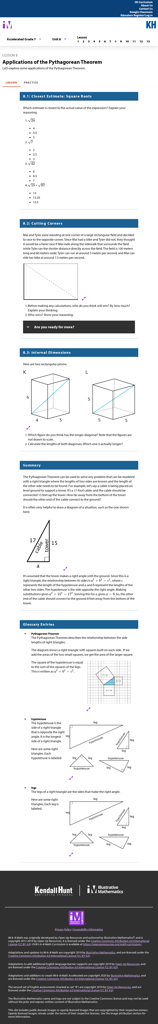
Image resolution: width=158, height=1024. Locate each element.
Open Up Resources (127, 964)
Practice (31, 82)
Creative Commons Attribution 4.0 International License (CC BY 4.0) (49, 956)
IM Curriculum (144, 2)
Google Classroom (141, 12)
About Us (147, 5)
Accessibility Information (88, 929)
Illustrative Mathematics (100, 952)
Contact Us (146, 8)
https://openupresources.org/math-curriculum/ (112, 944)
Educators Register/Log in (137, 15)
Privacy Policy (63, 929)
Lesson (11, 82)
